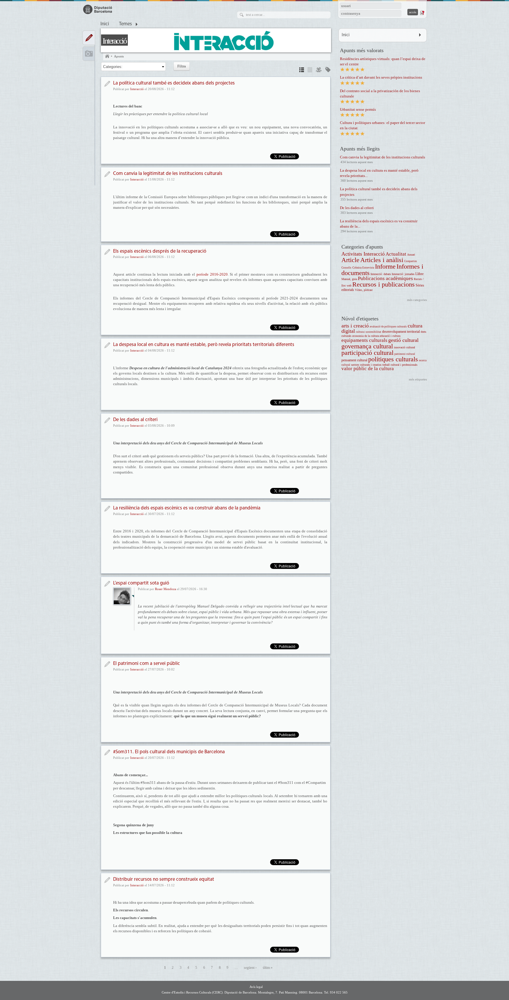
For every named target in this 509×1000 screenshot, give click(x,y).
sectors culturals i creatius (366, 364)
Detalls (301, 70)
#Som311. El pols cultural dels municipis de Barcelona (169, 751)
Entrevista (368, 267)
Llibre (419, 274)
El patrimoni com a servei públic (146, 663)
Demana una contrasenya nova (421, 12)
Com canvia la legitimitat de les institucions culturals (167, 173)
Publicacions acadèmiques (385, 278)
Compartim (410, 261)
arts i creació (355, 326)
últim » (267, 968)
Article (350, 260)
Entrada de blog (107, 584)
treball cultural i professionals (399, 364)
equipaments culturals (364, 340)
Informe (385, 266)
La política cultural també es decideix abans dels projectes (174, 83)
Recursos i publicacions (383, 284)
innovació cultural (404, 347)
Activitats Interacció (363, 254)
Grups (319, 70)
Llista (310, 70)
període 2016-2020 (212, 274)
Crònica (356, 267)
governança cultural (367, 346)
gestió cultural (403, 340)
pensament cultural (354, 360)
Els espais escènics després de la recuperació (159, 251)
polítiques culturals (393, 359)
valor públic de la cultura (367, 368)
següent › (250, 968)
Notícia (107, 84)
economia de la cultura (365, 335)
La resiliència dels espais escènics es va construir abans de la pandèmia (186, 508)
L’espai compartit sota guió (141, 583)
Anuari (411, 254)
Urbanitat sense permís (358, 109)
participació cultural (367, 352)
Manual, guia (349, 279)
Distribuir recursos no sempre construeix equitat (163, 879)
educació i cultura (390, 335)
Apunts (119, 56)
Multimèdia (88, 53)
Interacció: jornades (403, 274)
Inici (104, 24)
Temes (125, 24)
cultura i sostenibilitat (368, 331)
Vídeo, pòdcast (364, 290)
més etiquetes (418, 379)
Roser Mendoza (165, 589)
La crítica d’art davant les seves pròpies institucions (381, 77)
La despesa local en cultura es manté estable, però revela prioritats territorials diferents (203, 344)
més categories (417, 300)
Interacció (114, 40)
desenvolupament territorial (401, 332)
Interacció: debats (381, 274)
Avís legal (256, 987)
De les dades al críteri (135, 419)
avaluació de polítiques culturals (388, 326)
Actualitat (396, 254)
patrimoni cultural (404, 353)
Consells (346, 267)
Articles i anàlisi (381, 260)
